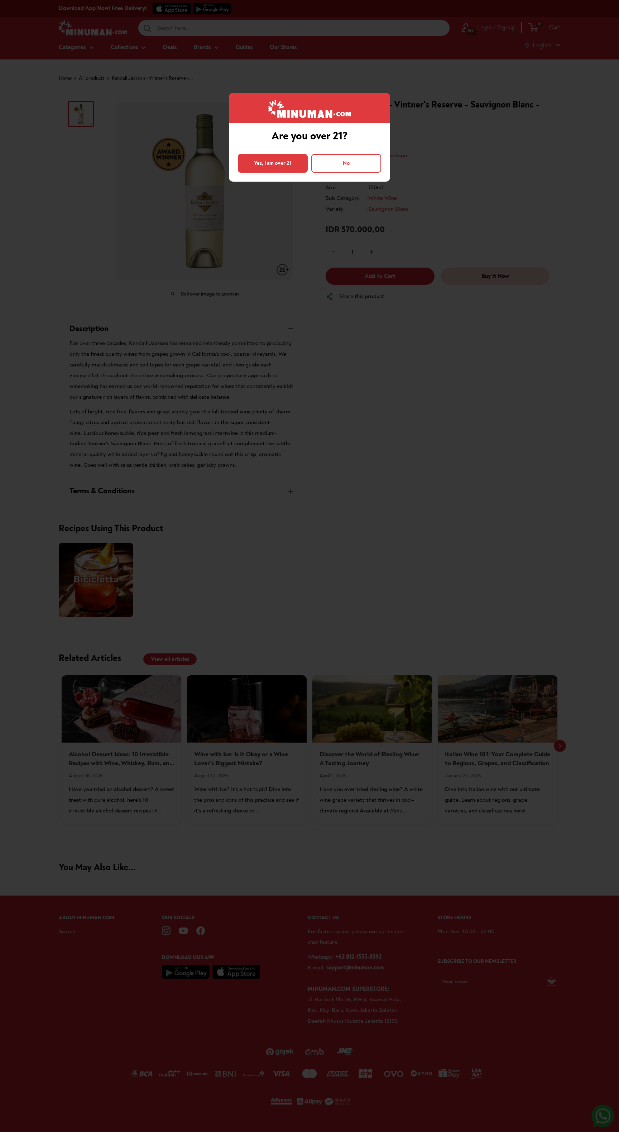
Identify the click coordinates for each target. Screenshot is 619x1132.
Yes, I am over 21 (273, 163)
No (346, 163)
